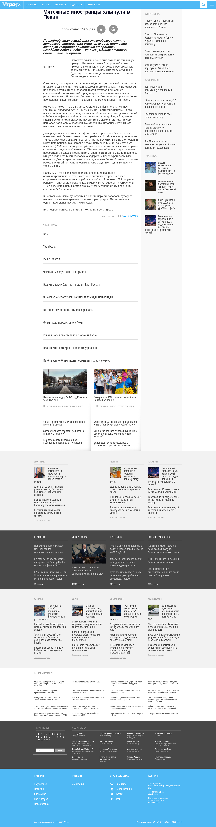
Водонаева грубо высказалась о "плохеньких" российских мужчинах (113, 444)
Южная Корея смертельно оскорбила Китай (70, 335)
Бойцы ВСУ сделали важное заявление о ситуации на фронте (88, 698)
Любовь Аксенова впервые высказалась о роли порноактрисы (126, 707)
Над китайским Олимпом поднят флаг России (71, 284)
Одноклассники (124, 789)
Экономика (60, 4)
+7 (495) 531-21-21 (156, 792)
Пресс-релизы (93, 4)
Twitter (119, 794)
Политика (46, 4)
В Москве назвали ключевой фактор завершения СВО (86, 714)
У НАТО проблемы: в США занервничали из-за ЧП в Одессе (64, 423)
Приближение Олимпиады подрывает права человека (76, 360)
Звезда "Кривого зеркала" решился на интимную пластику (63, 432)
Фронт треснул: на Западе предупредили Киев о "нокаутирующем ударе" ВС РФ (115, 423)
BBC (45, 234)
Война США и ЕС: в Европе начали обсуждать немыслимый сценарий (162, 707)
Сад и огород (76, 4)
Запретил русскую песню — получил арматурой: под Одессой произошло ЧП (163, 683)
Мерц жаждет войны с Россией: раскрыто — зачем (126, 714)
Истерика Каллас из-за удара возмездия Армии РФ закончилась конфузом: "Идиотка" (126, 683)
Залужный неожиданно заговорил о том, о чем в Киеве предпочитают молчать (164, 691)
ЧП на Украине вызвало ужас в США (86, 682)
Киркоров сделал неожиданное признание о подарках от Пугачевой (62, 441)
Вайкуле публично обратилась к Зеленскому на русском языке (47, 698)
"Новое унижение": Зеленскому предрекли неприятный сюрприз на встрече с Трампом (162, 699)
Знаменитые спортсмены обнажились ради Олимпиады (78, 297)
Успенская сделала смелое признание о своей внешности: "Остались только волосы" (115, 434)
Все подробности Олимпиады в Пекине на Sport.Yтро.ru (78, 209)
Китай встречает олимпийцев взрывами (68, 310)
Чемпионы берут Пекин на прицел (64, 272)
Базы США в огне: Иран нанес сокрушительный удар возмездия (85, 707)
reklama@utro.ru (155, 802)
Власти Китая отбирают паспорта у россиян (70, 348)
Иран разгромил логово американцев (163, 713)
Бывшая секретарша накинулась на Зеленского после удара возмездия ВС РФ (51, 714)
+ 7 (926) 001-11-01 (156, 800)
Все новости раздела (42, 520)
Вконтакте (121, 784)
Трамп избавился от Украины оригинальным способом (46, 691)
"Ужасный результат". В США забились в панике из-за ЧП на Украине (88, 691)
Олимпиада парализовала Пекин (63, 322)
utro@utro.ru (153, 794)
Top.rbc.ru (49, 246)
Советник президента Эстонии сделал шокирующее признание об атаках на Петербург (49, 683)
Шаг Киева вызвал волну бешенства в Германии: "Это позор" (125, 691)
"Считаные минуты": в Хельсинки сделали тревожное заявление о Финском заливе (51, 707)
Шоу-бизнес (31, 4)
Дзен (117, 799)
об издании (78, 784)
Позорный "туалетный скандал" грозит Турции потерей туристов (125, 698)
